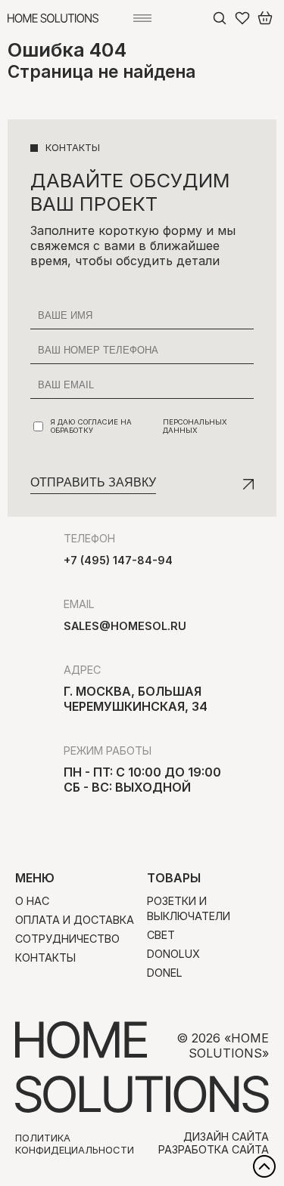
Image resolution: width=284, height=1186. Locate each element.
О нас (32, 900)
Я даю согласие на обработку (139, 426)
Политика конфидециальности (74, 1144)
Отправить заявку (93, 482)
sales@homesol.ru (125, 625)
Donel (165, 972)
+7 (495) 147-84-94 (118, 560)
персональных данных (195, 426)
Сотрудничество (67, 938)
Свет (161, 934)
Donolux (173, 953)
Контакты (45, 957)
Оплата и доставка (74, 919)
